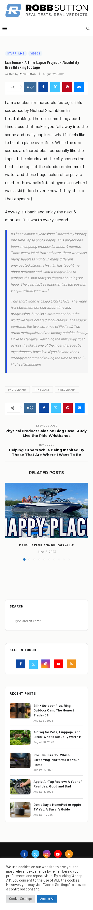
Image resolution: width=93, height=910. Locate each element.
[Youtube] (59, 664)
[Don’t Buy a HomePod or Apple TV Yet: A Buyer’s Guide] (20, 810)
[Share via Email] (79, 87)
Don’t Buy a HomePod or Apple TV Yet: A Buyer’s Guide (57, 806)
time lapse (42, 389)
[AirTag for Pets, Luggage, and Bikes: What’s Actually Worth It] (20, 737)
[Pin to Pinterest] (67, 87)
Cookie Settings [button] (20, 899)
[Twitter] (34, 664)
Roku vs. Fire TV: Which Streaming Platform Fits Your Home (56, 760)
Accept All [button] (47, 899)
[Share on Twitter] (55, 87)
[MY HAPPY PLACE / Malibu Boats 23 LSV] (46, 510)
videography (67, 389)
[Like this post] (31, 87)
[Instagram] (46, 664)
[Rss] (72, 664)
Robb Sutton (27, 74)
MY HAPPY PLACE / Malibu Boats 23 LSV (46, 544)
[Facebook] (21, 664)
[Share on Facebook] (43, 87)
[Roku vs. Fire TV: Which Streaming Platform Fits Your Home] (20, 760)
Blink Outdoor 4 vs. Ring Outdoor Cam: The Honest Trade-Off (53, 710)
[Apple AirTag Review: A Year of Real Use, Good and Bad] (20, 787)
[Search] (88, 28)
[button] (9, 521)
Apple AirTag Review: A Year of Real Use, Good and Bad (57, 783)
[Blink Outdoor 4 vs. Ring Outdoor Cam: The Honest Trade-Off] (20, 711)
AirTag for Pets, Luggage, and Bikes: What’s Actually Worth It (57, 734)
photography (17, 389)
